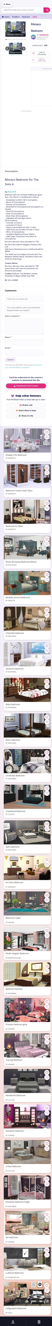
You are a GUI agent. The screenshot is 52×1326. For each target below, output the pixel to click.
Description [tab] (11, 171)
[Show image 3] (11, 39)
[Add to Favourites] (46, 432)
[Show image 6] (19, 39)
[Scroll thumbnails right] (24, 49)
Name (8, 337)
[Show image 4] (14, 39)
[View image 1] (16, 48)
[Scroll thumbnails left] (7, 49)
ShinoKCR (44, 35)
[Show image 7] (22, 39)
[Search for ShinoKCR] (33, 37)
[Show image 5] (17, 39)
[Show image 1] (6, 39)
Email (8, 348)
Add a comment (12, 316)
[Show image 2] (9, 39)
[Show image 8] (25, 39)
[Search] (47, 10)
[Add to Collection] (47, 437)
